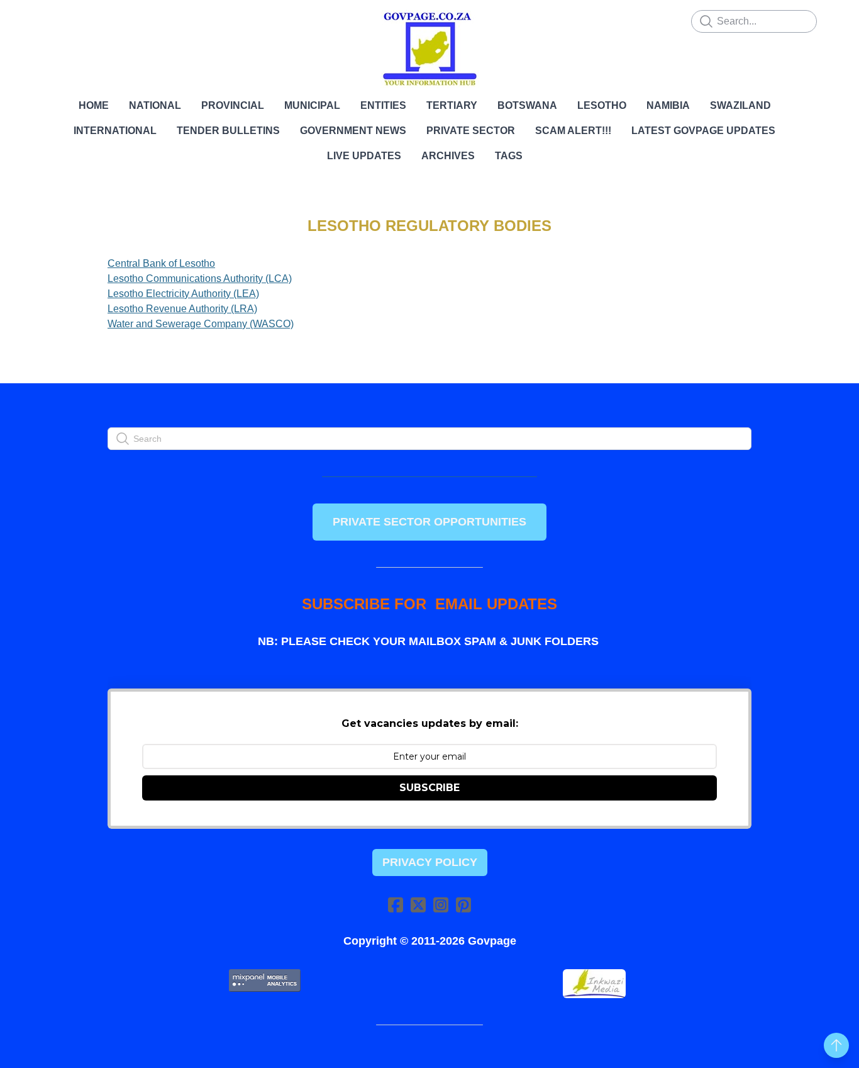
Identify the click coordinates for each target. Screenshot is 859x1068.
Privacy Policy (429, 862)
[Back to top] (836, 1045)
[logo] (429, 49)
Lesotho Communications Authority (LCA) (200, 278)
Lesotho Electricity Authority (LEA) (183, 293)
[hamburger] (52, 20)
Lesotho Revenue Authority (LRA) (182, 308)
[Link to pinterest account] (463, 904)
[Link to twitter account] (418, 904)
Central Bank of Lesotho (161, 263)
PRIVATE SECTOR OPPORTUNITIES (429, 521)
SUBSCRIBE (429, 788)
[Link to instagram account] (440, 904)
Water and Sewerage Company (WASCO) (201, 323)
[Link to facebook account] (395, 904)
